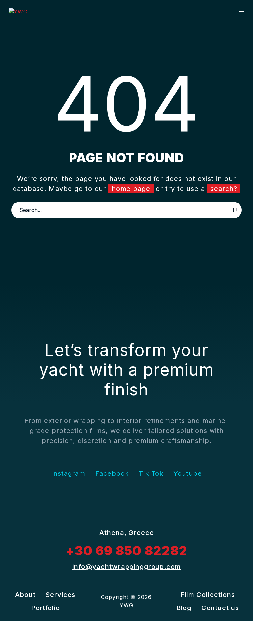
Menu (241, 11)
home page (131, 189)
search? (224, 189)
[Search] (234, 210)
